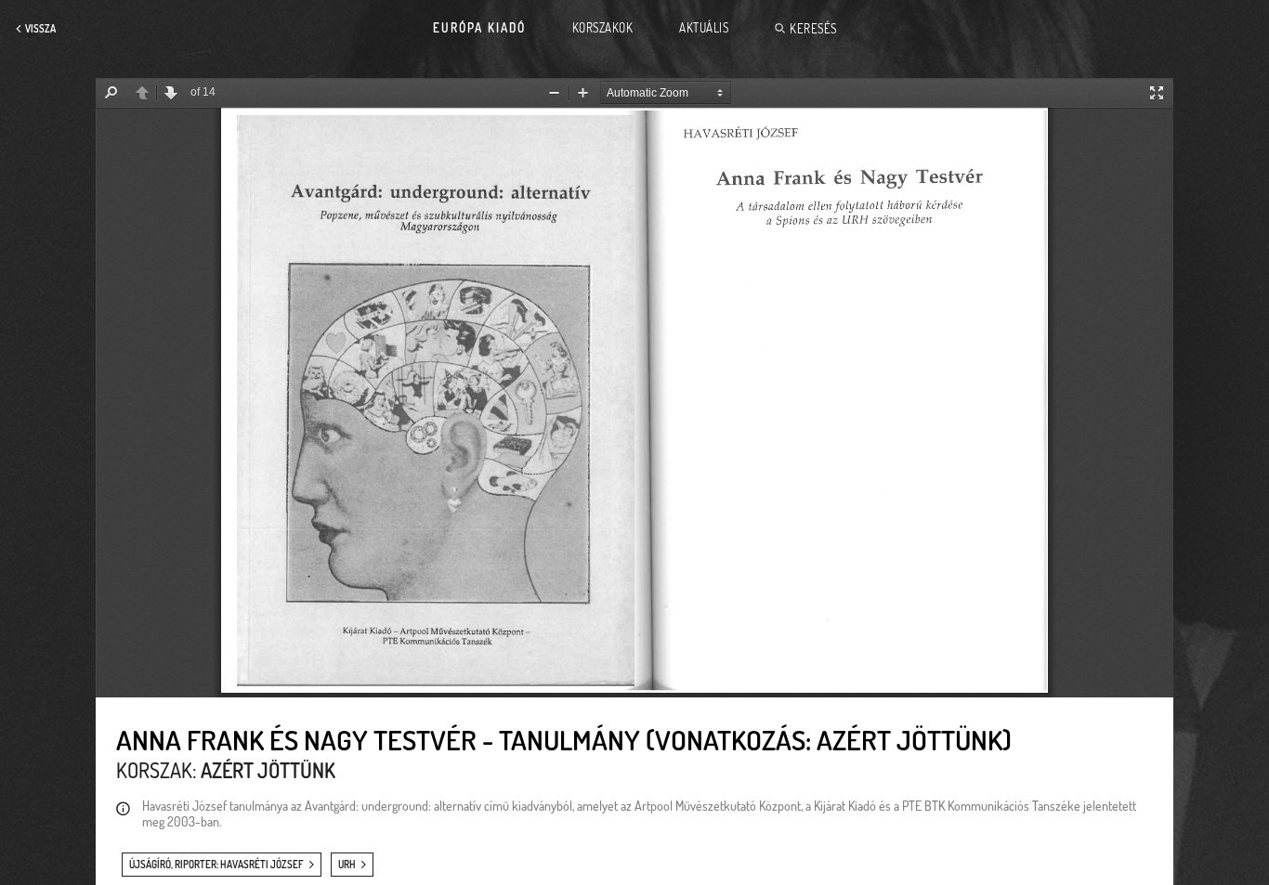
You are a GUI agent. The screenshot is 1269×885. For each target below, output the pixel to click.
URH (347, 864)
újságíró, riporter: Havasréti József (216, 864)
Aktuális (703, 27)
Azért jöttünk (268, 770)
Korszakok (603, 27)
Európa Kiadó (479, 27)
